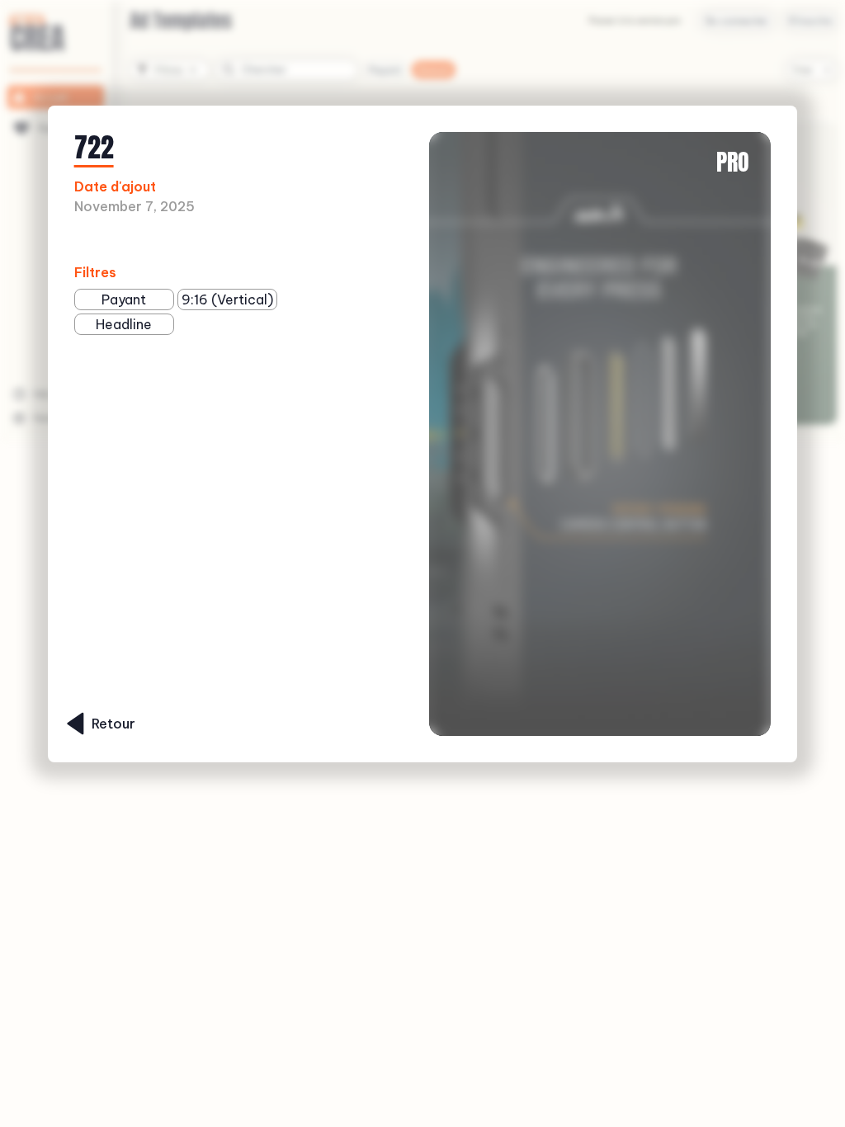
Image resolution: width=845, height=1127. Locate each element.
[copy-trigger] (265, 240)
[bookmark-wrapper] (238, 240)
